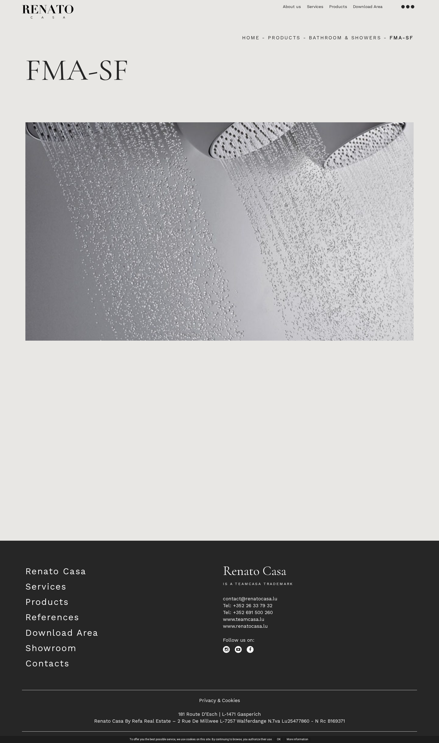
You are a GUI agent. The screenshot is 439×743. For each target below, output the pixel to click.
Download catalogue (50, 524)
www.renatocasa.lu (245, 626)
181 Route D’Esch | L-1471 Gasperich (219, 714)
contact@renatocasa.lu (250, 598)
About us (292, 6)
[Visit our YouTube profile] (241, 649)
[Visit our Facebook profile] (252, 649)
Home (251, 37)
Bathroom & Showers (345, 37)
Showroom (51, 648)
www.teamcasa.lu (243, 619)
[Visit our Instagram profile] (229, 649)
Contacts (47, 663)
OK (279, 739)
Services (315, 6)
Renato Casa (55, 571)
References (52, 617)
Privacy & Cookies (219, 700)
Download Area (368, 6)
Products (338, 6)
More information (297, 739)
